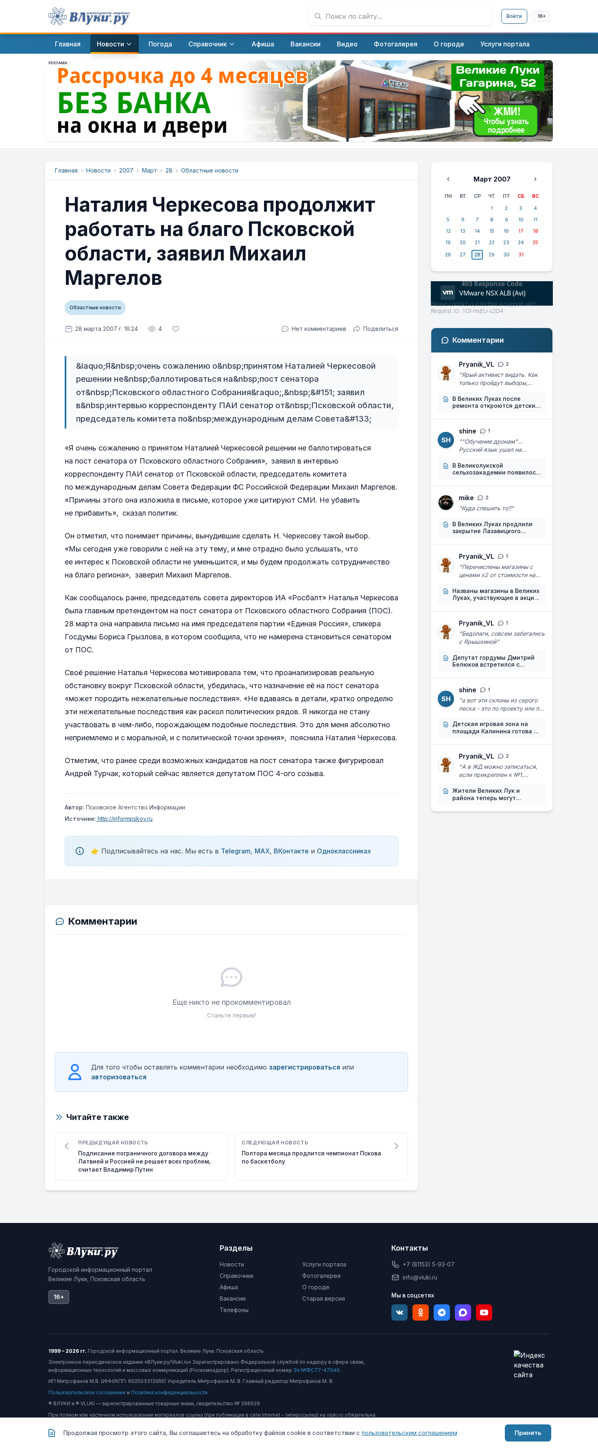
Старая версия (323, 1298)
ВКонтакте (291, 851)
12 (448, 231)
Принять (528, 1433)
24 (521, 242)
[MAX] (463, 1312)
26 (448, 255)
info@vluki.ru (420, 1277)
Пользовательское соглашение (87, 1392)
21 (477, 242)
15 (491, 231)
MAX (262, 851)
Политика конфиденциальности (169, 1392)
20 (463, 242)
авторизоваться (118, 1077)
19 (448, 242)
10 (521, 220)
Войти (514, 16)
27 (463, 255)
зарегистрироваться (304, 1067)
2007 (126, 170)
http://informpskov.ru (124, 818)
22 (492, 242)
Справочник (236, 1275)
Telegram (236, 851)
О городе (316, 1287)
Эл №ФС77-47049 (316, 1370)
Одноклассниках (344, 851)
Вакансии (233, 1298)
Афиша (229, 1287)
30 (506, 255)
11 (535, 220)
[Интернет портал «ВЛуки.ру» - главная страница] (89, 16)
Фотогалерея (321, 1275)
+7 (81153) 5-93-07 (428, 1264)
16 (506, 231)
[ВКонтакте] (399, 1312)
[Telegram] (442, 1312)
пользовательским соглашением (409, 1433)
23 (506, 242)
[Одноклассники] (420, 1312)
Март (149, 170)
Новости (98, 170)
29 (492, 255)
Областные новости (209, 170)
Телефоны (234, 1309)
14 (477, 231)
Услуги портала (324, 1264)
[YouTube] (484, 1312)
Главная (66, 170)
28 (169, 170)
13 (462, 231)
